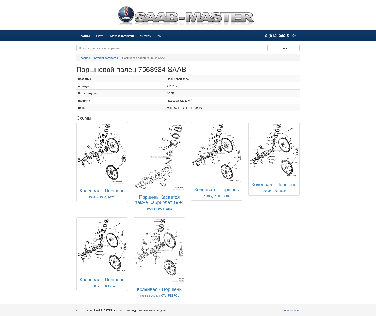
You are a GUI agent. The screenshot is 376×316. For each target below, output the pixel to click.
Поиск (283, 48)
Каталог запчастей (122, 35)
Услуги (100, 35)
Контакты (145, 35)
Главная (84, 35)
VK (159, 35)
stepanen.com (291, 310)
